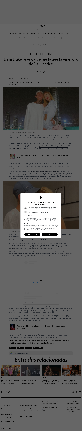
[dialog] (41, 215)
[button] (41, 215)
